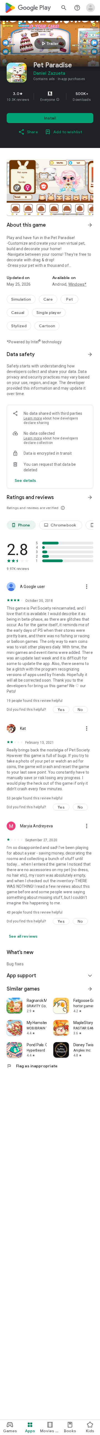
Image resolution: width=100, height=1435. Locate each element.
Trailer (49, 43)
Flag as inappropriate (32, 1065)
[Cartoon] (46, 326)
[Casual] (18, 312)
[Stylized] (19, 326)
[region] (50, 96)
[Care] (48, 299)
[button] (57, 100)
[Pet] (69, 299)
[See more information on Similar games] (90, 989)
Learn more (33, 418)
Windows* (77, 284)
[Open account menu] (90, 7)
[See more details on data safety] (25, 480)
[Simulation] (21, 299)
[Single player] (49, 312)
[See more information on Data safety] (90, 354)
